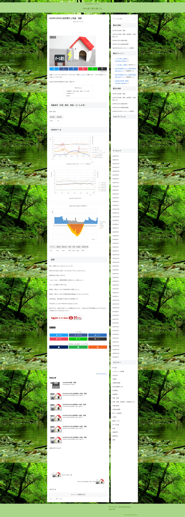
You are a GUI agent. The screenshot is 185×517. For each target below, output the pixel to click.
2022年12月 (115, 254)
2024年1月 (115, 205)
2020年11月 (115, 349)
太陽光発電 (115, 405)
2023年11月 (115, 213)
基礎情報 (115, 394)
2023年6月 (115, 232)
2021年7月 (115, 319)
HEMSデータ (70, 93)
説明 (68, 95)
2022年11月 (115, 258)
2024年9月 (115, 175)
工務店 (114, 417)
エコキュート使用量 (118, 371)
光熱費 (114, 379)
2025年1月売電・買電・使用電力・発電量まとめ (124, 35)
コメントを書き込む (78, 494)
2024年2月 (115, 201)
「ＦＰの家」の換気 (121, 58)
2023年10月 (115, 216)
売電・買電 (115, 398)
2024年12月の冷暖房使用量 (120, 44)
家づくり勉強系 (117, 413)
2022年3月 (115, 289)
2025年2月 (115, 156)
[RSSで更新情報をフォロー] (97, 347)
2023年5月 (115, 235)
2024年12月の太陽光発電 (119, 40)
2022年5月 (115, 281)
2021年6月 (115, 323)
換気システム (116, 421)
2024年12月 (115, 163)
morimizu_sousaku (120, 61)
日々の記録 (53, 327)
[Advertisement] (78, 28)
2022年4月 (115, 285)
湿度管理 (115, 432)
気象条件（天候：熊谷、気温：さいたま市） (78, 91)
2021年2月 (115, 338)
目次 (76, 88)
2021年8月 (115, 315)
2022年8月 (115, 270)
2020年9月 (115, 357)
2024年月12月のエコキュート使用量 (123, 48)
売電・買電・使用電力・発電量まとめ (123, 402)
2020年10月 (115, 353)
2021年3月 (115, 334)
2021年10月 (115, 308)
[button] (135, 19)
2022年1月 (115, 296)
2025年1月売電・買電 (118, 30)
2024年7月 (115, 182)
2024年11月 (115, 167)
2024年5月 (115, 190)
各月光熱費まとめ (117, 386)
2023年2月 (115, 247)
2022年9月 (115, 266)
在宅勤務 (115, 390)
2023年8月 (115, 224)
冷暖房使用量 (116, 383)
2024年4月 (115, 194)
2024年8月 (115, 179)
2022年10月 (115, 262)
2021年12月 (115, 300)
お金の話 (115, 375)
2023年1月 (115, 251)
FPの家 (114, 367)
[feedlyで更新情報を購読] (78, 347)
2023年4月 (115, 239)
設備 (113, 440)
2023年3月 (115, 243)
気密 (113, 428)
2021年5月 (115, 326)
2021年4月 (115, 330)
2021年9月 (115, 311)
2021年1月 (115, 342)
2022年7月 (115, 273)
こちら (82, 74)
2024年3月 (115, 198)
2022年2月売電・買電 (121, 81)
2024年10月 (115, 171)
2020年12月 (115, 345)
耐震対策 (115, 436)
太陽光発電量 (116, 409)
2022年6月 (115, 277)
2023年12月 (115, 209)
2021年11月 (115, 304)
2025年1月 (115, 160)
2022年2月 (115, 292)
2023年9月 (115, 220)
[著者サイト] (58, 347)
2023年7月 (115, 228)
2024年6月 (115, 186)
